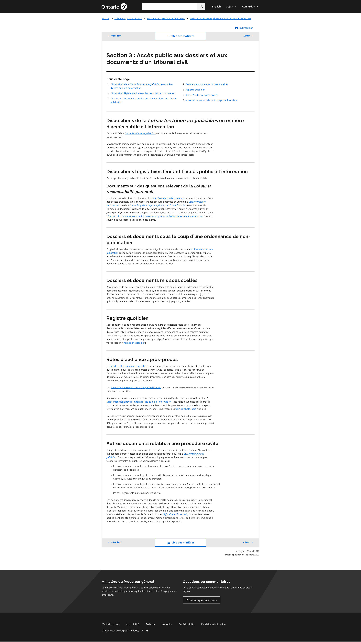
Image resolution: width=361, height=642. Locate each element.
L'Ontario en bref (110, 624)
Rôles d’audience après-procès (202, 95)
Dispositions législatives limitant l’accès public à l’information (142, 93)
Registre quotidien (195, 89)
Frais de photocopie (133, 342)
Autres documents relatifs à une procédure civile (211, 100)
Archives (150, 624)
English (216, 6)
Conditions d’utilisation (213, 624)
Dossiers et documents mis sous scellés (207, 84)
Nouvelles (167, 624)
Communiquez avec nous (201, 600)
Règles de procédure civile (175, 514)
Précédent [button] (116, 36)
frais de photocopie (185, 408)
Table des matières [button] (188, 37)
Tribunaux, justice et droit (128, 18)
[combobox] (173, 6)
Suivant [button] (246, 36)
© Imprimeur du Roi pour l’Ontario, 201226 (125, 630)
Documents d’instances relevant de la (155, 216)
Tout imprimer (245, 27)
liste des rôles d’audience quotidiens (128, 366)
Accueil (105, 18)
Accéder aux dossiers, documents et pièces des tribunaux (220, 18)
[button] (201, 6)
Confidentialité (186, 624)
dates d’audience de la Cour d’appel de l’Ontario (136, 387)
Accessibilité (132, 624)
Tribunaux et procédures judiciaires (166, 18)
